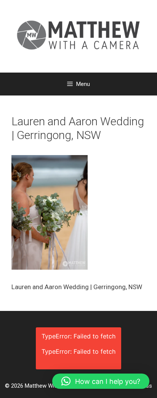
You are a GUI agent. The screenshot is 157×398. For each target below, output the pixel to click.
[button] (100, 381)
